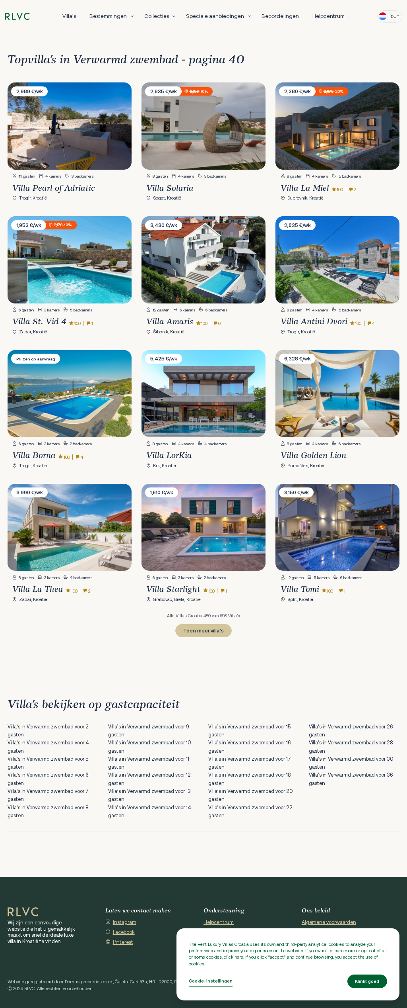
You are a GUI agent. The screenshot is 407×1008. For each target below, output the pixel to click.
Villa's (69, 16)
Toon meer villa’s (203, 630)
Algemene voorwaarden (329, 922)
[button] (119, 127)
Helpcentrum (328, 16)
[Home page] (17, 16)
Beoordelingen (280, 16)
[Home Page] (23, 912)
